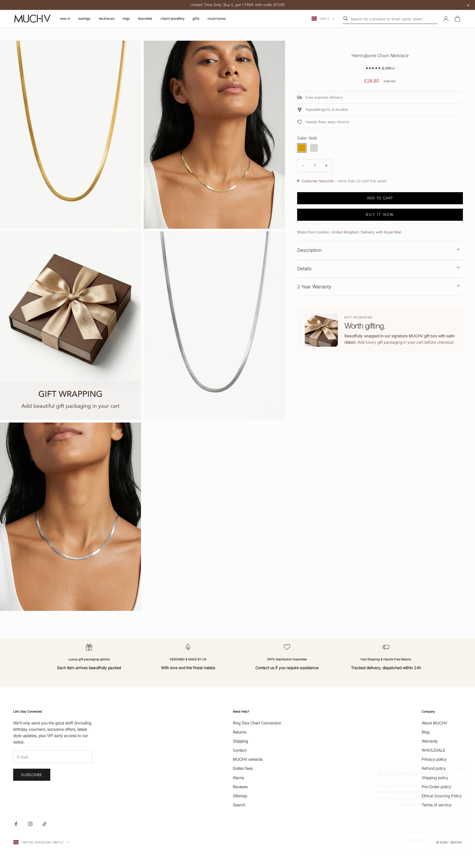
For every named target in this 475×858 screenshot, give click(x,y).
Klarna (238, 777)
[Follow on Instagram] (30, 824)
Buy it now (380, 214)
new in (65, 18)
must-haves (217, 18)
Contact (240, 750)
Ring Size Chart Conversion (257, 723)
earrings (84, 18)
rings (126, 18)
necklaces (107, 18)
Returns (239, 732)
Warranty (430, 741)
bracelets (145, 18)
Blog (425, 732)
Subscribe (413, 834)
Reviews (240, 786)
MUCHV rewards (248, 759)
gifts (195, 18)
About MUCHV (434, 723)
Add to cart (380, 198)
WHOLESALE (433, 750)
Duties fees (243, 768)
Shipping (240, 741)
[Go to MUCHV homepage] (32, 18)
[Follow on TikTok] (44, 824)
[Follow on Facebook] (16, 824)
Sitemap (240, 795)
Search (239, 804)
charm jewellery (172, 18)
